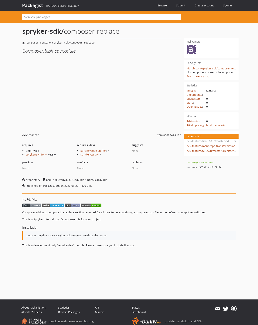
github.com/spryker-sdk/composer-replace (213, 68)
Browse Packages (69, 312)
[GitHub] (234, 308)
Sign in (227, 5)
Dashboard (139, 312)
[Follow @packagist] (226, 308)
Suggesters (194, 98)
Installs (191, 91)
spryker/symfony (36, 154)
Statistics (64, 307)
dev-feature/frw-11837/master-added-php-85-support (221, 141)
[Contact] (217, 308)
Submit (180, 5)
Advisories (193, 121)
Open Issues (194, 106)
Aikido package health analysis (206, 125)
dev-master (194, 136)
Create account (204, 5)
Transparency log (198, 76)
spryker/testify (89, 154)
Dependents (194, 94)
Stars (190, 102)
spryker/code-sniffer (93, 150)
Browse (162, 5)
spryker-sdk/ (43, 31)
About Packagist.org (33, 307)
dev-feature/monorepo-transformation (211, 146)
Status (136, 307)
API (97, 307)
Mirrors (99, 312)
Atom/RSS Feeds (31, 312)
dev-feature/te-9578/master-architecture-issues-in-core (222, 151)
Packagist (32, 5)
